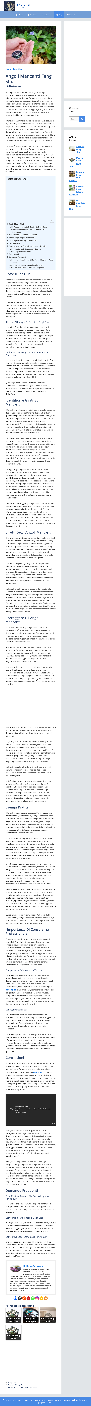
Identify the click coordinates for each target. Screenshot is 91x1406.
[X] (20, 1298)
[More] (46, 1298)
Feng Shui (45, 15)
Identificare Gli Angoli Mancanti (23, 235)
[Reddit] (24, 1298)
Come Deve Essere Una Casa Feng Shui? (28, 267)
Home (8, 69)
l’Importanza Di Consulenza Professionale (27, 246)
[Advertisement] (30, 199)
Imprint (42, 1402)
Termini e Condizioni (70, 1400)
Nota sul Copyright (54, 1400)
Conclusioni (14, 254)
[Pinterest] (28, 1298)
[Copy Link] (41, 1298)
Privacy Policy (28, 1400)
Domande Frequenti (17, 257)
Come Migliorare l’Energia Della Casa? (27, 265)
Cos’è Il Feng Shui (16, 224)
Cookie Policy (40, 1400)
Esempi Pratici (15, 243)
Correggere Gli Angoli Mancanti (23, 240)
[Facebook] (15, 1298)
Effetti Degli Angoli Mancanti (22, 237)
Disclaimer (84, 1400)
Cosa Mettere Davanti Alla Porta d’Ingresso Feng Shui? (32, 261)
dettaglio (11, 989)
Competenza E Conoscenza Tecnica (26, 249)
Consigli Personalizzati (21, 251)
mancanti (38, 1072)
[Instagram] (37, 1298)
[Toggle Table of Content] (50, 221)
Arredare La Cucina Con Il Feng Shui (22, 1387)
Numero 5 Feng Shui (16, 1385)
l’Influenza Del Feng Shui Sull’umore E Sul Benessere (28, 230)
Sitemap (50, 1402)
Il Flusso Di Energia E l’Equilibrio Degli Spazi (29, 227)
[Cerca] (82, 119)
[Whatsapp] (33, 1298)
